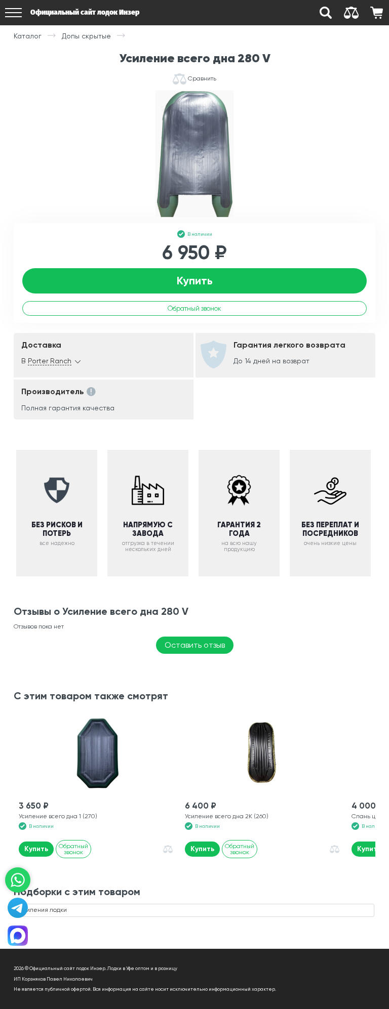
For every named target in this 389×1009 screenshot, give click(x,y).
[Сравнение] (351, 12)
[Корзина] (376, 12)
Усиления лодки (43, 909)
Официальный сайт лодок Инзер (84, 12)
